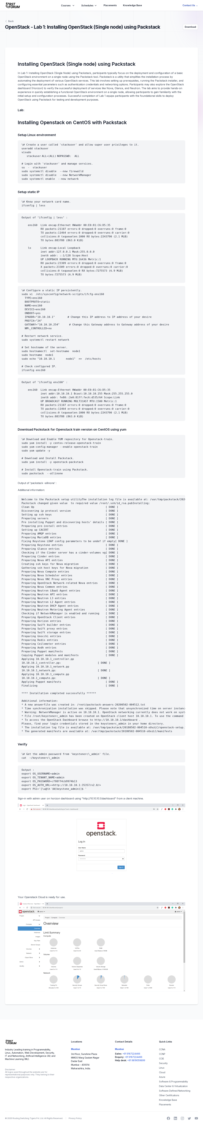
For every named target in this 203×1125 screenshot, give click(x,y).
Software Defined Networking (174, 1090)
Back (11, 21)
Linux (161, 1067)
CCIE (161, 1058)
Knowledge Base (132, 5)
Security (163, 1063)
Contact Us (190, 5)
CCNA (162, 1049)
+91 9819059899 (136, 1060)
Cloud (162, 1072)
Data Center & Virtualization (173, 1086)
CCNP (162, 1054)
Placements (110, 5)
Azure (162, 1077)
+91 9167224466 (131, 1053)
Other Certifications (169, 1095)
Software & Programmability (173, 1081)
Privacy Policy (75, 1118)
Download (190, 26)
